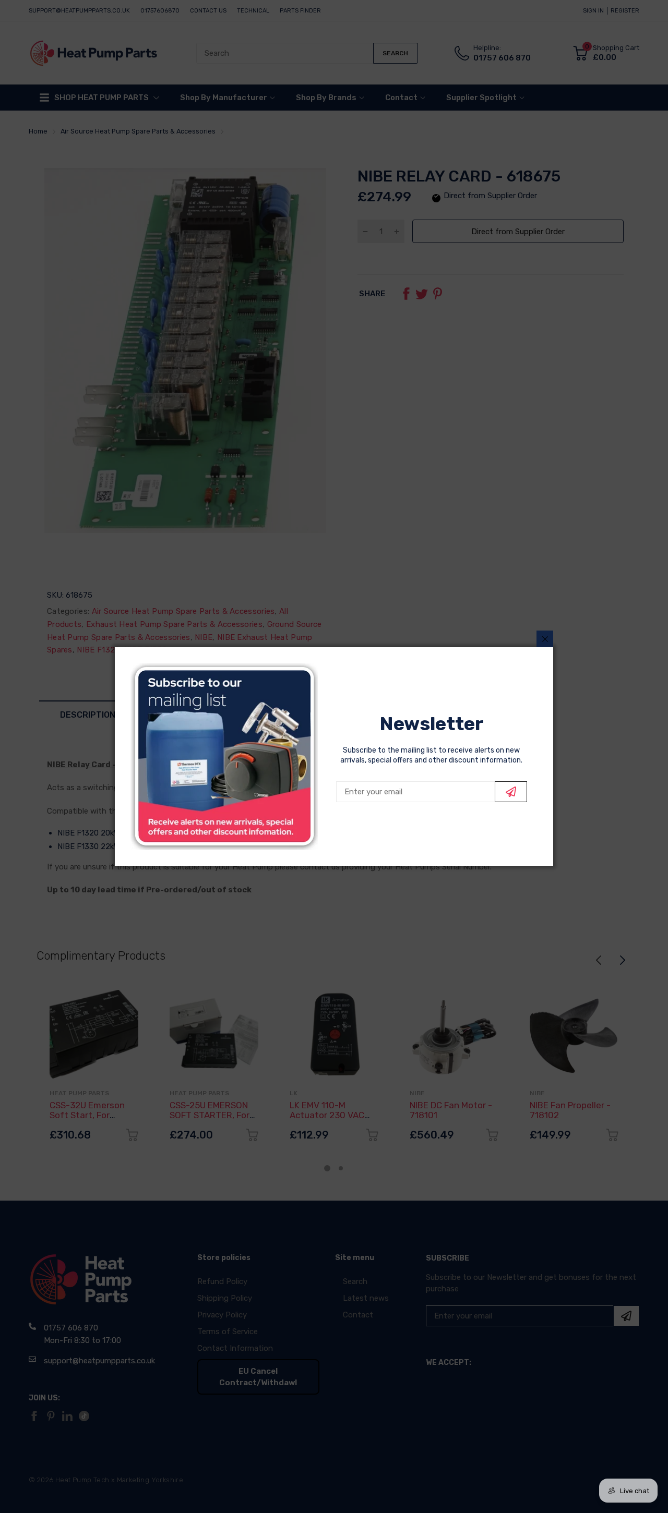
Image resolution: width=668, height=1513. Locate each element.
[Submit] (511, 791)
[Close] (544, 639)
